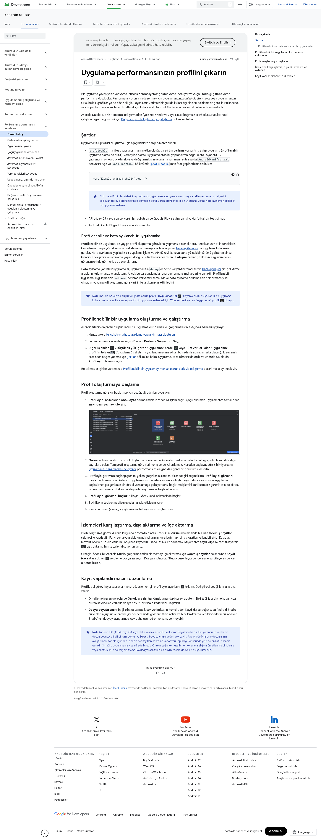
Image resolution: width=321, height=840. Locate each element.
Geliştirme (114, 4)
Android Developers (92, 59)
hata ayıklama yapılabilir (220, 200)
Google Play (143, 4)
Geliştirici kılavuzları (244, 766)
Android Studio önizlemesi (159, 24)
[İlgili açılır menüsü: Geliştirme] (126, 4)
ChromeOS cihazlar (155, 772)
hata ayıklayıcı (211, 269)
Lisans (69, 831)
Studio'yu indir (240, 778)
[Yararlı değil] (237, 59)
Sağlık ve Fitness (108, 772)
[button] (22, 53)
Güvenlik (59, 776)
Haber (57, 787)
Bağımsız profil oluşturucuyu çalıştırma (146, 119)
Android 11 (194, 796)
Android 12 (194, 790)
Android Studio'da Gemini (65, 24)
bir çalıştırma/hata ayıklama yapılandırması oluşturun (140, 335)
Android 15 (194, 772)
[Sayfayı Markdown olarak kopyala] (97, 82)
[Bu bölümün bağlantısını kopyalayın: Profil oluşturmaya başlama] (143, 385)
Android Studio (287, 4)
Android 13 (194, 784)
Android (59, 764)
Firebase (135, 814)
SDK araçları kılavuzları (245, 24)
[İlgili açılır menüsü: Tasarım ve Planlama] (97, 4)
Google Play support (288, 772)
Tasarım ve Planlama (80, 4)
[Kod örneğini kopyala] (237, 174)
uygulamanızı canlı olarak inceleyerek (112, 469)
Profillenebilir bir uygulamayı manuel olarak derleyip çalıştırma (163, 369)
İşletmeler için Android (67, 770)
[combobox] (215, 4)
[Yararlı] (231, 59)
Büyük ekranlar (151, 760)
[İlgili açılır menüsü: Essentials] (57, 4)
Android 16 (194, 766)
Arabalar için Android (155, 778)
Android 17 (194, 760)
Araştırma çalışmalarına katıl (293, 778)
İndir (7, 24)
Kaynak (58, 781)
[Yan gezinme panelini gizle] (44, 833)
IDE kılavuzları (29, 24)
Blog (172, 4)
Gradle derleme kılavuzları (203, 24)
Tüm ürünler (190, 814)
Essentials (45, 4)
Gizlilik (103, 784)
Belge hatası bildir (287, 766)
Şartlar (131, 357)
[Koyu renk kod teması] (233, 174)
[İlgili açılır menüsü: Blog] (180, 4)
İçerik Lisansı (120, 688)
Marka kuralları (85, 831)
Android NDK (240, 784)
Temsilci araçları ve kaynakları (112, 24)
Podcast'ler (60, 799)
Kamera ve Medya (109, 778)
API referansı (239, 772)
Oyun (102, 760)
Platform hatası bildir (288, 760)
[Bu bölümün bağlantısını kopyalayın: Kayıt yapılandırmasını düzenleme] (155, 579)
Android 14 (194, 778)
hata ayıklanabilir (187, 248)
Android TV (149, 784)
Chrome (118, 814)
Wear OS (148, 766)
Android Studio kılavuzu (246, 760)
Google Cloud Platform (162, 814)
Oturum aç (310, 4)
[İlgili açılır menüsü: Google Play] (156, 4)
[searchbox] (25, 36)
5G (101, 790)
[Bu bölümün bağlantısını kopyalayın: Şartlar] (99, 135)
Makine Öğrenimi (109, 766)
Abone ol (276, 831)
